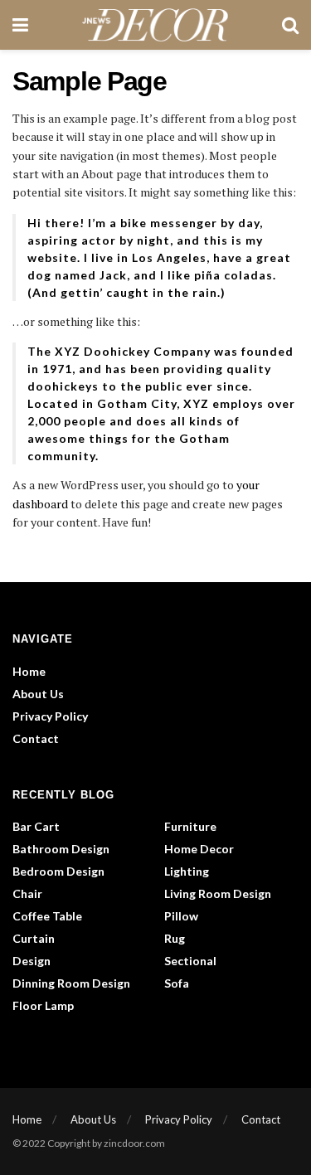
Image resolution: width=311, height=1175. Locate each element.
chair (27, 893)
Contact (35, 738)
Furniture (190, 826)
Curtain (33, 938)
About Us (38, 694)
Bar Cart (36, 826)
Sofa (176, 983)
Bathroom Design (60, 849)
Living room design (217, 893)
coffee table (47, 916)
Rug (174, 938)
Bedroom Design (58, 871)
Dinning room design (71, 983)
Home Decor (199, 849)
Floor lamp (43, 1005)
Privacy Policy (50, 716)
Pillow (181, 916)
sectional (190, 961)
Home (29, 671)
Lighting (186, 871)
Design (31, 961)
